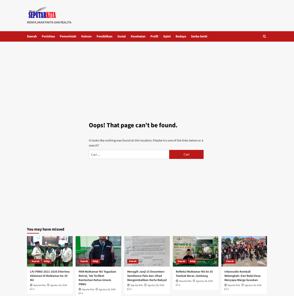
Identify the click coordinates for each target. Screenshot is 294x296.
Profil (154, 36)
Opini (167, 36)
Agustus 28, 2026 (107, 289)
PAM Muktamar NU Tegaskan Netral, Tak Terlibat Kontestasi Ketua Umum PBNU (97, 278)
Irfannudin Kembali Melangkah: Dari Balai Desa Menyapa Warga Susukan (242, 276)
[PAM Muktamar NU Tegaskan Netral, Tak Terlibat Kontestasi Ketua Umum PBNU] (98, 251)
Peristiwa (48, 36)
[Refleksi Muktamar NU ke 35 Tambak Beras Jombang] (195, 251)
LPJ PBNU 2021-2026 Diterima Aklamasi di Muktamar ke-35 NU (50, 276)
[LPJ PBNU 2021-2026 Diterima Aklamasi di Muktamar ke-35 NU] (50, 251)
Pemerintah (68, 36)
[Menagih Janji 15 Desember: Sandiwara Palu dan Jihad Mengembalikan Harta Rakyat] (147, 251)
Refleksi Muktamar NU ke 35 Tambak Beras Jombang (194, 274)
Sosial (121, 36)
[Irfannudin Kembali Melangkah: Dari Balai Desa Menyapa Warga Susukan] (244, 251)
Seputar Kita (39, 285)
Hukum (86, 36)
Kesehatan (138, 36)
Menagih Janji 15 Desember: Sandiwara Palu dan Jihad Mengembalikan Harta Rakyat (147, 276)
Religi (47, 261)
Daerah (32, 36)
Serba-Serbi (199, 36)
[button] (264, 36)
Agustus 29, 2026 (58, 285)
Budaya (181, 36)
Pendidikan (104, 36)
